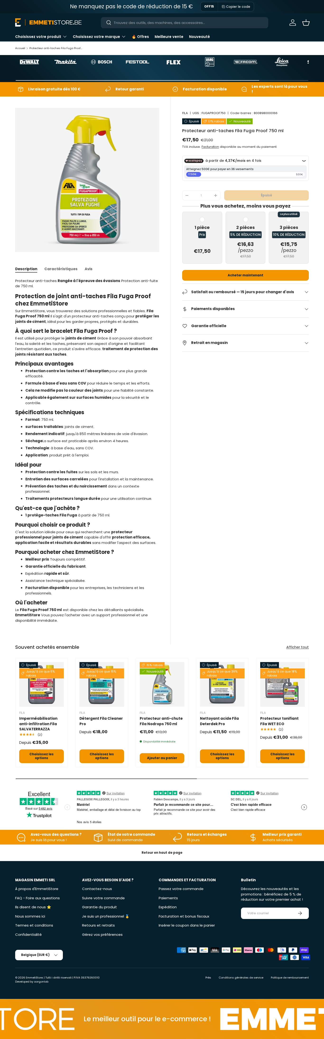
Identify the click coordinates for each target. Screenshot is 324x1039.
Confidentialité (28, 934)
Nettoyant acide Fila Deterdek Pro (219, 721)
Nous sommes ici (30, 916)
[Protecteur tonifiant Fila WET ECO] (282, 684)
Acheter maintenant (245, 275)
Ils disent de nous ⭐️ (33, 906)
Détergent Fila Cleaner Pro (101, 721)
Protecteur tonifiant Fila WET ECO (279, 721)
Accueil (20, 48)
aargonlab (41, 981)
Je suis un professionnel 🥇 (106, 916)
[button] (306, 22)
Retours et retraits (98, 925)
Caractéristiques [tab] (61, 268)
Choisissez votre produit (38, 36)
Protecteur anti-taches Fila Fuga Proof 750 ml (56, 48)
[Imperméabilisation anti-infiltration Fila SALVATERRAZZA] (41, 684)
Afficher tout (297, 647)
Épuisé (266, 195)
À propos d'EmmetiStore (36, 888)
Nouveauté (199, 36)
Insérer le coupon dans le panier (187, 925)
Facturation (210, 146)
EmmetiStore (34, 977)
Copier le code (238, 6)
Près (208, 977)
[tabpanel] (87, 450)
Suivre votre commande (103, 897)
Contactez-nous (97, 888)
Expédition (168, 906)
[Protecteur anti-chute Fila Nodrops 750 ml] (162, 684)
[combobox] (184, 22)
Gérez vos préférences (102, 934)
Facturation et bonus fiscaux (184, 916)
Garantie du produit (99, 906)
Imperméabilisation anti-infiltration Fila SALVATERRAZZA (38, 724)
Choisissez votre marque (96, 36)
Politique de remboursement (290, 977)
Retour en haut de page (162, 852)
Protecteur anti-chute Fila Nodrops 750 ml (161, 721)
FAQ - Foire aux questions (37, 897)
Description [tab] (26, 268)
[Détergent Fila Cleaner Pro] (101, 684)
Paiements (168, 897)
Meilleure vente (169, 36)
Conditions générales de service (241, 977)
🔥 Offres (140, 36)
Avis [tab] (89, 268)
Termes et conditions (34, 925)
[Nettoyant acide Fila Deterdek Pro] (222, 684)
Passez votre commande (181, 888)
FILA (185, 113)
